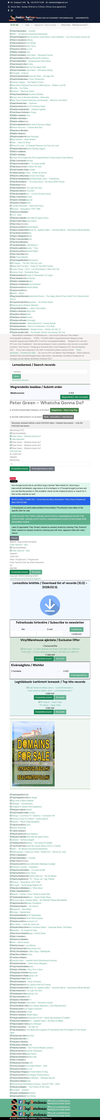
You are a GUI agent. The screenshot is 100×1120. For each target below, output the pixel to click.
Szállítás (30, 18)
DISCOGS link (15, 451)
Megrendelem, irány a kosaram (75, 397)
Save (13, 478)
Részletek (36, 572)
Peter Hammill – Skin (19, 545)
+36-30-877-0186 (37, 2)
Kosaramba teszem (19, 572)
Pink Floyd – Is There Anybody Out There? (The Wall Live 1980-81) (50, 652)
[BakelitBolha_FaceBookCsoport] (40, 1102)
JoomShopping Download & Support (25, 579)
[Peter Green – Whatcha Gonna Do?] (25, 442)
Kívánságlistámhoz (79, 675)
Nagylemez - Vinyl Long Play (64, 410)
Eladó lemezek (17, 18)
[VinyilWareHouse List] (50, 605)
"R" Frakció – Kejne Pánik (50, 705)
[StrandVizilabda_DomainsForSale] (33, 754)
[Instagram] (12, 11)
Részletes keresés (20, 380)
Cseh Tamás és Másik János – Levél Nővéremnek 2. (50, 691)
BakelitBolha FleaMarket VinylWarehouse (55, 18)
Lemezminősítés (82, 18)
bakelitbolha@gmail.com (58, 2)
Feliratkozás (76, 629)
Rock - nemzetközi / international (58, 417)
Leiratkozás (76, 634)
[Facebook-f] (8, 11)
